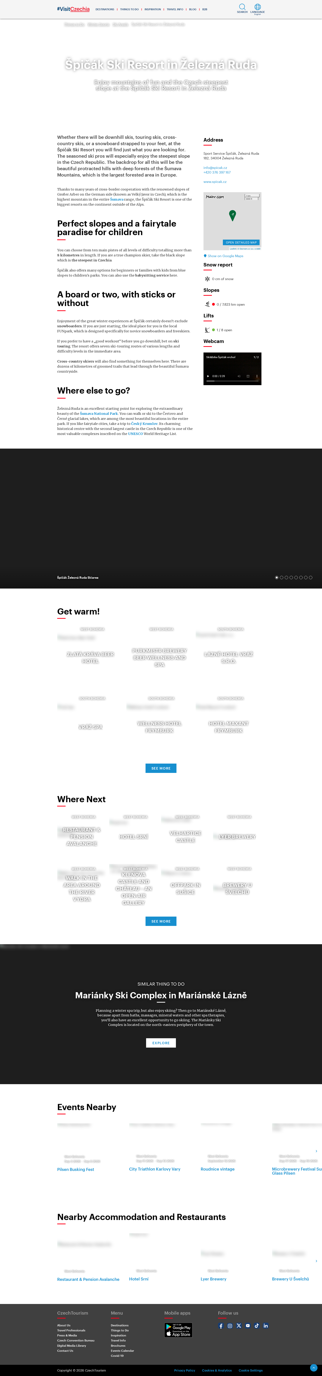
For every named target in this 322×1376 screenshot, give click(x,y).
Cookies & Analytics (217, 1370)
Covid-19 (117, 1355)
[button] (242, 9)
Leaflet (233, 248)
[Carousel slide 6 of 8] (301, 577)
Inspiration (153, 9)
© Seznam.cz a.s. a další (249, 248)
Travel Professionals (71, 1330)
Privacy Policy (184, 1370)
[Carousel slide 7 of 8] (306, 577)
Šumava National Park (99, 413)
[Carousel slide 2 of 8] (281, 577)
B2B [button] (204, 9)
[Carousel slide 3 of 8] (286, 577)
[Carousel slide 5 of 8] (296, 577)
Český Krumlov (144, 424)
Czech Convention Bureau (75, 1340)
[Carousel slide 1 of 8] (277, 577)
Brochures (118, 1345)
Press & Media (67, 1335)
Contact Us (65, 1350)
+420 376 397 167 (217, 172)
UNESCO (135, 434)
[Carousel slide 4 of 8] (291, 577)
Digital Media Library (71, 1345)
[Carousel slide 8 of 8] (311, 577)
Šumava (116, 199)
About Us (63, 1325)
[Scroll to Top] (314, 1368)
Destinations (105, 9)
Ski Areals (120, 24)
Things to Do (129, 9)
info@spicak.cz (215, 168)
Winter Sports (98, 24)
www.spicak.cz (215, 182)
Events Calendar (122, 1350)
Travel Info (175, 9)
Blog (192, 9)
